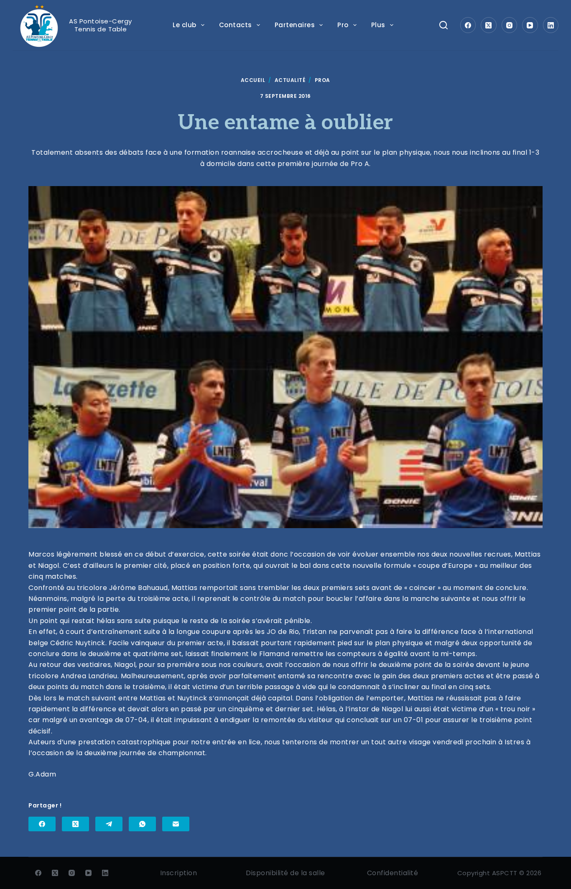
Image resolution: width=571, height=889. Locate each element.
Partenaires (295, 24)
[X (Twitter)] (489, 25)
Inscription (178, 873)
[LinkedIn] (551, 25)
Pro (343, 24)
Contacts (235, 24)
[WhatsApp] (142, 824)
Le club (184, 24)
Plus (378, 24)
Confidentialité (392, 873)
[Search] (443, 25)
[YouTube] (530, 25)
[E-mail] (175, 824)
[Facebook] (468, 25)
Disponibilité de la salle (285, 873)
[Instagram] (509, 25)
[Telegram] (108, 824)
